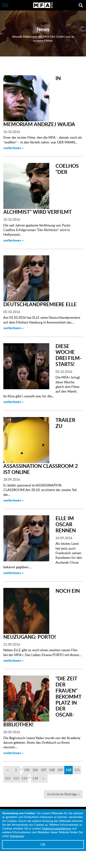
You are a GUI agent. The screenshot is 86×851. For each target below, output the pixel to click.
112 (7, 778)
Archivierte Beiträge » (63, 794)
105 (27, 769)
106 (35, 769)
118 (35, 778)
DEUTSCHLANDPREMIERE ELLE (40, 304)
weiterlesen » (13, 147)
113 (16, 778)
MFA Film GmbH (43, 5)
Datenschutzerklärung (56, 828)
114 (24, 778)
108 (52, 769)
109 (60, 769)
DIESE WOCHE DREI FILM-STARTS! (69, 355)
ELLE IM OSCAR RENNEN (66, 524)
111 (77, 769)
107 (43, 769)
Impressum (17, 836)
